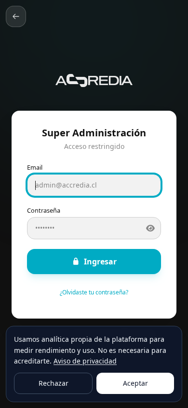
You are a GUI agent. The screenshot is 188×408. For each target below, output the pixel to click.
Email (34, 167)
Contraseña (43, 210)
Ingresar (100, 261)
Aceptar (135, 383)
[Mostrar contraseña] (150, 228)
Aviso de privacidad (85, 360)
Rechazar (53, 383)
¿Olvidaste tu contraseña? (94, 292)
